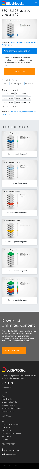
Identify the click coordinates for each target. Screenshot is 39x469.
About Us (5, 393)
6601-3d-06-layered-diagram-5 (15, 271)
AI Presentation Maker (10, 402)
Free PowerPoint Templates (11, 408)
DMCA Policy (6, 436)
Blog (3, 396)
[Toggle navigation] (35, 3)
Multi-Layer (29, 84)
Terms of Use (6, 430)
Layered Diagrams (16, 84)
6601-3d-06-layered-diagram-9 (15, 212)
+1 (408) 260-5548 (12, 450)
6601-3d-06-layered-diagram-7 (15, 154)
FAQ (3, 421)
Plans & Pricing (7, 399)
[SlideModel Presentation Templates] (13, 3)
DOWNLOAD (20, 71)
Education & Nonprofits (10, 424)
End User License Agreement (12, 433)
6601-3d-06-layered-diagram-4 (15, 300)
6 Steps (5, 84)
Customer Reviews (8, 405)
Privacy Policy (6, 427)
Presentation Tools (8, 411)
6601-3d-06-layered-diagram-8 (15, 241)
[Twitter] (5, 383)
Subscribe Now (13, 350)
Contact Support (12, 454)
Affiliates (5, 439)
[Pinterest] (12, 383)
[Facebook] (9, 383)
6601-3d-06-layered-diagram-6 (15, 183)
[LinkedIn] (2, 383)
